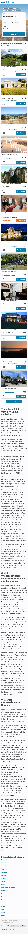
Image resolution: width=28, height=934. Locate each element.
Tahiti (2, 909)
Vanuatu (3, 915)
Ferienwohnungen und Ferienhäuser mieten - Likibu (7, 1)
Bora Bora (4, 875)
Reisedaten (6, 20)
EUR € (22, 925)
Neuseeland (4, 897)
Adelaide (3, 863)
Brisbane (3, 878)
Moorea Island (5, 894)
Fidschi (3, 884)
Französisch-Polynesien (8, 887)
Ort (4, 14)
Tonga (3, 912)
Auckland (4, 869)
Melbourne (4, 890)
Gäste (4, 26)
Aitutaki (3, 866)
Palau (2, 900)
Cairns (3, 881)
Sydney (3, 906)
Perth (2, 903)
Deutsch (14, 925)
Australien (4, 872)
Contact (16, 932)
